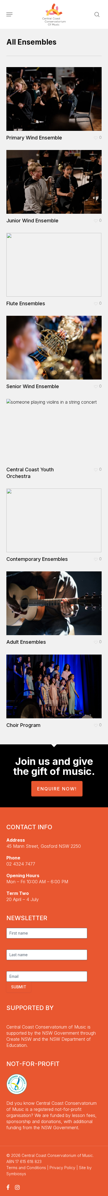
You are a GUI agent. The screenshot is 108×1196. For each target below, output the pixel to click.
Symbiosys (16, 1173)
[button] (9, 14)
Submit (18, 986)
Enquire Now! (57, 789)
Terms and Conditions (26, 1167)
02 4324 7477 (20, 864)
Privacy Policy (62, 1167)
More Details (55, 95)
